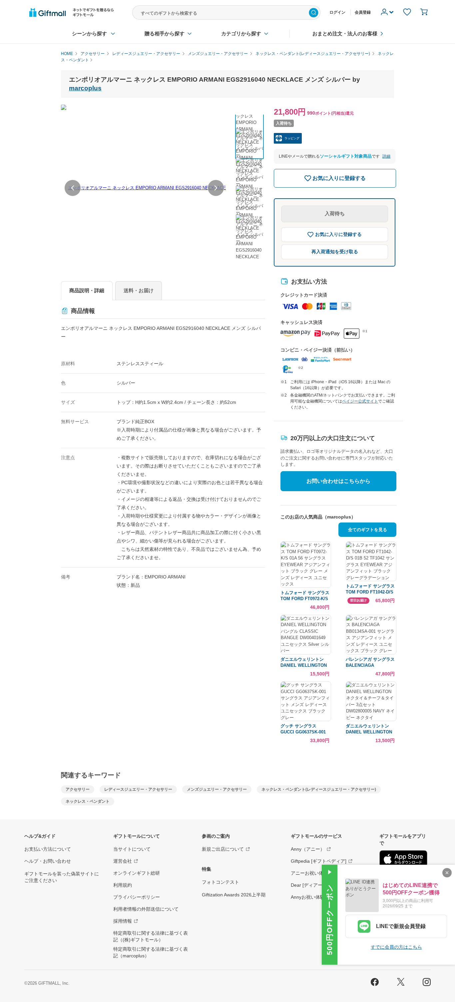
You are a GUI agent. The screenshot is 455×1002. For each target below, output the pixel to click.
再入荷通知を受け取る (334, 251)
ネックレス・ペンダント (88, 801)
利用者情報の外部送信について (146, 909)
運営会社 (122, 861)
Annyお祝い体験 (308, 897)
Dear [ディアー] (307, 885)
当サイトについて (132, 849)
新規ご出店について (223, 849)
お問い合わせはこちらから (338, 481)
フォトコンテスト (220, 882)
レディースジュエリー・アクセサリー (138, 789)
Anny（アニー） (308, 849)
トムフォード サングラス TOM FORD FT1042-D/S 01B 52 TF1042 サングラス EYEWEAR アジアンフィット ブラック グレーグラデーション (371, 589)
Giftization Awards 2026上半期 (233, 894)
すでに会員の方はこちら (396, 947)
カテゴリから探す (241, 33)
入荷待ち (335, 213)
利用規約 (122, 885)
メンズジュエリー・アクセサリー (217, 789)
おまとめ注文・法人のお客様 (344, 33)
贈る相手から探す (165, 33)
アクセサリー (78, 789)
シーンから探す (89, 33)
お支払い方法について (47, 849)
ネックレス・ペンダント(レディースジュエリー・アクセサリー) (318, 789)
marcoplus (85, 88)
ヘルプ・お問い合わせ (47, 861)
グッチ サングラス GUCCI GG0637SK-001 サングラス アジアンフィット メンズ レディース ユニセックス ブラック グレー (305, 729)
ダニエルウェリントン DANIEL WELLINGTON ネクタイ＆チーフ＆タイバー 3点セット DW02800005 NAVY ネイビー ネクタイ (370, 729)
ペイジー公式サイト (360, 401)
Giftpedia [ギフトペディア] (318, 861)
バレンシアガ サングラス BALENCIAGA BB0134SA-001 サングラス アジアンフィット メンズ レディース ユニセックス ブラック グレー (371, 662)
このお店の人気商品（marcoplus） (318, 516)
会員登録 (363, 12)
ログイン (337, 12)
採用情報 (122, 921)
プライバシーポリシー (136, 897)
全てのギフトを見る (367, 529)
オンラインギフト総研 (136, 873)
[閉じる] (447, 872)
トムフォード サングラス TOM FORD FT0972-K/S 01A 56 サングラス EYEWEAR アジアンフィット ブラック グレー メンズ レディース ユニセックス (305, 596)
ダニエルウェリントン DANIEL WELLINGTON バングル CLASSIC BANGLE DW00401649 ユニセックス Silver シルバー (305, 662)
